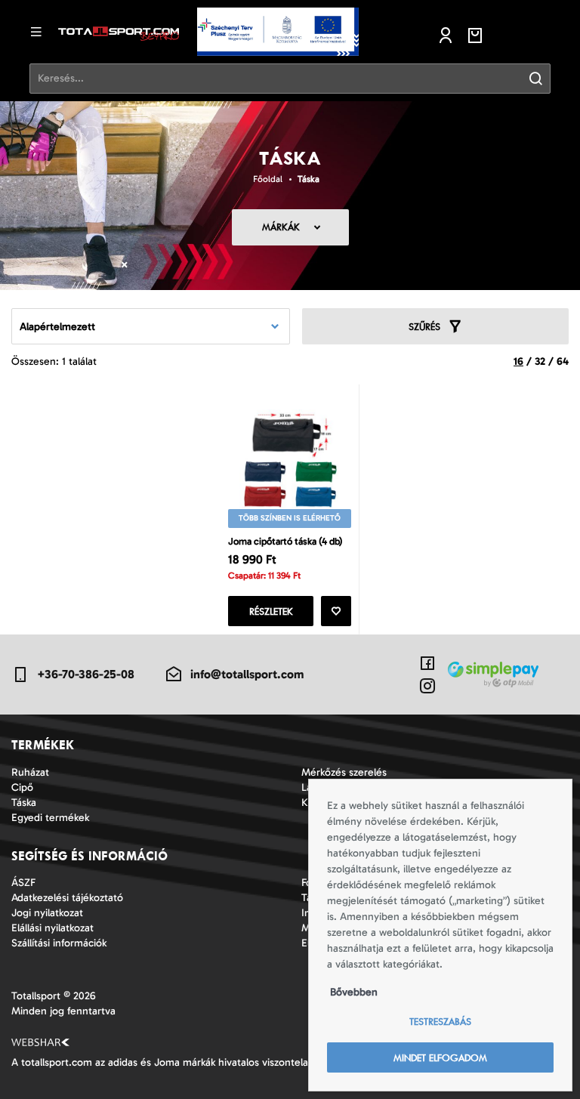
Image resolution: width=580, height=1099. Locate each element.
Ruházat (30, 772)
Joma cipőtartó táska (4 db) (285, 541)
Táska (308, 179)
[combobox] (150, 326)
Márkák (281, 227)
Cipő (22, 787)
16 (518, 361)
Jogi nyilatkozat (47, 912)
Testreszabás (440, 1021)
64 (563, 361)
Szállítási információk (58, 943)
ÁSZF (23, 882)
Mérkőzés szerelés (344, 772)
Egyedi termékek (50, 817)
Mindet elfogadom (440, 1057)
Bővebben (354, 992)
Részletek (271, 611)
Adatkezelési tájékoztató (67, 897)
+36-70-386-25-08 (85, 674)
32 (540, 361)
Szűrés (424, 326)
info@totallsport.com (247, 674)
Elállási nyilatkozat (52, 927)
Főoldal (267, 179)
